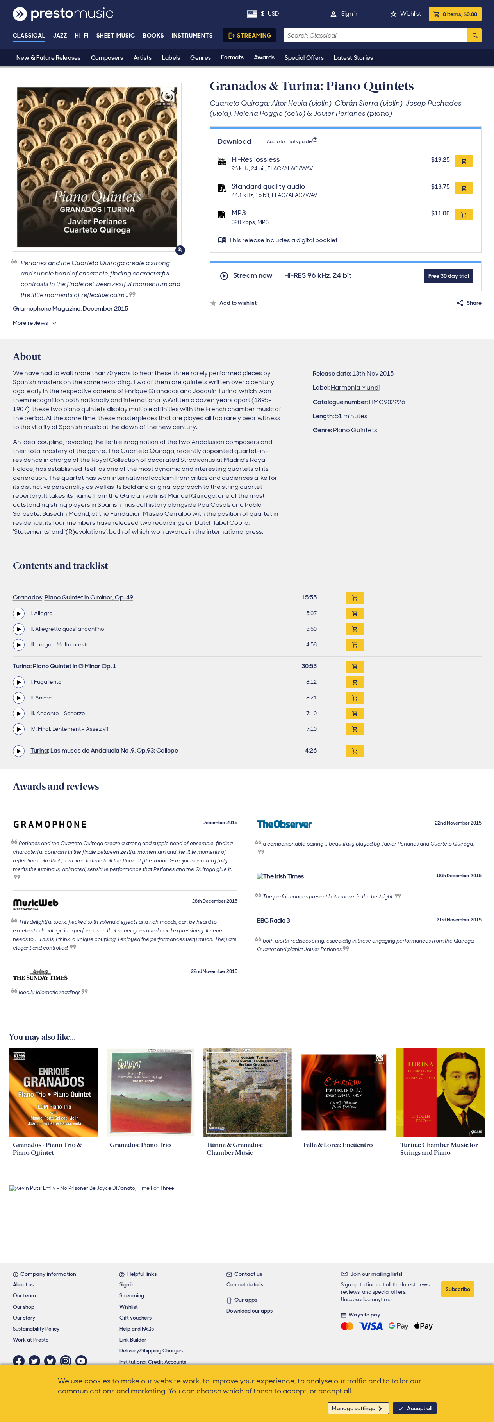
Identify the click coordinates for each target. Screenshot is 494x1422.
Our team (24, 1295)
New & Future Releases (48, 58)
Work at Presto (31, 1339)
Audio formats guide (289, 141)
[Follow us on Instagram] (67, 1361)
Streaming (254, 35)
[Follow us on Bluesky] (52, 1361)
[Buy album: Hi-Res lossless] (464, 161)
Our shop (23, 1307)
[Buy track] (355, 613)
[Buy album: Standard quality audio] (464, 188)
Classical (29, 35)
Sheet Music (115, 35)
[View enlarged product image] (97, 167)
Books (153, 35)
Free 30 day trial (448, 275)
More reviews (30, 322)
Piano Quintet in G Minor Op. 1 (74, 666)
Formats (232, 57)
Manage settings (353, 1408)
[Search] (474, 35)
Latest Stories (353, 58)
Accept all (419, 1408)
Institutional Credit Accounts (152, 1362)
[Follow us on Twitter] (36, 1361)
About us (23, 1284)
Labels (171, 58)
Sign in (350, 14)
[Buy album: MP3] (464, 214)
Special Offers (304, 58)
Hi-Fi (82, 35)
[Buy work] (355, 598)
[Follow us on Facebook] (21, 1361)
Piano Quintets (355, 430)
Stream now (253, 275)
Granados (27, 597)
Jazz (60, 35)
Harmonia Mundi (355, 387)
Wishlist (410, 14)
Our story (24, 1318)
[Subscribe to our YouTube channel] (83, 1361)
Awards (264, 57)
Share (474, 302)
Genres (200, 58)
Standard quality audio (268, 186)
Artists (143, 58)
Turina (21, 666)
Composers (107, 58)
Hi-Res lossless (256, 159)
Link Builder (132, 1339)
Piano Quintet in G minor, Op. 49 (89, 597)
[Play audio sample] (19, 613)
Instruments (192, 35)
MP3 (239, 213)
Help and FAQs (136, 1328)
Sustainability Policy (36, 1328)
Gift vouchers (135, 1318)
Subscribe (458, 1289)
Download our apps (249, 1311)
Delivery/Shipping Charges (151, 1350)
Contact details (244, 1284)
